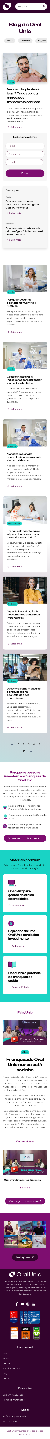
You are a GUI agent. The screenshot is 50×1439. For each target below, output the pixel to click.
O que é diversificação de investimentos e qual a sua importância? (23, 614)
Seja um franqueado (13, 1395)
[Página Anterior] (12, 744)
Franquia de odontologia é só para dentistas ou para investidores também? (23, 534)
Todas (9, 41)
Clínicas (6, 1363)
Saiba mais (16, 127)
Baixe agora (18, 905)
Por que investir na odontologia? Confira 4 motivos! (21, 302)
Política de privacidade (14, 1416)
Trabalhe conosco (12, 1368)
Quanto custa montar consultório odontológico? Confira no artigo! (22, 204)
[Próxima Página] (31, 751)
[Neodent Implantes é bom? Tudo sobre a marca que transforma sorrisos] (25, 67)
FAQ (5, 1373)
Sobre (6, 1358)
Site (5, 1353)
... (18, 751)
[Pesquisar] (44, 6)
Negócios (42, 41)
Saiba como (18, 946)
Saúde (8, 197)
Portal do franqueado (14, 1399)
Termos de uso (10, 1421)
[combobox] (29, 6)
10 (24, 751)
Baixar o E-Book (20, 987)
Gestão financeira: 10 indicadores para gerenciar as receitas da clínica (24, 380)
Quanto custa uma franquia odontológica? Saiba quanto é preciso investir (24, 231)
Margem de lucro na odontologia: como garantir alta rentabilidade (24, 457)
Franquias (25, 41)
